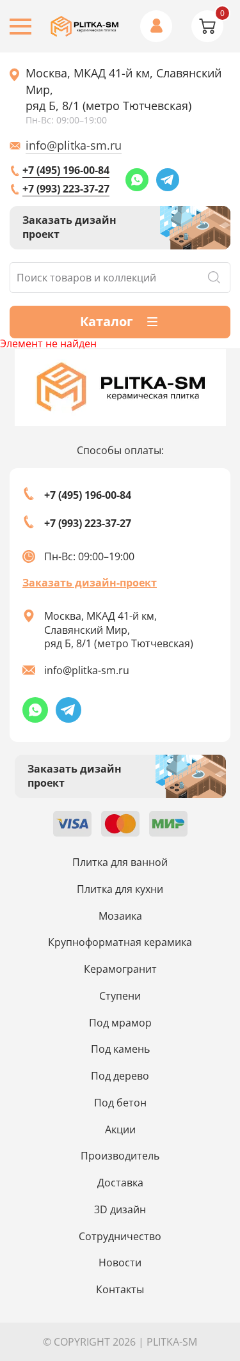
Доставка (120, 1183)
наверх (211, 1257)
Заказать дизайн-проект (89, 583)
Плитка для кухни (120, 889)
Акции (120, 1129)
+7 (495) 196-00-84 (65, 170)
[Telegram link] (167, 179)
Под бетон (120, 1103)
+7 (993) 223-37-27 (65, 189)
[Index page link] (85, 26)
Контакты (120, 1289)
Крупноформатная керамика (120, 942)
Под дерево (120, 1076)
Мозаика (120, 916)
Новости (120, 1262)
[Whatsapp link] (136, 179)
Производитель (120, 1156)
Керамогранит (120, 969)
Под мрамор (120, 1023)
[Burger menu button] (20, 27)
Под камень (120, 1049)
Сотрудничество (120, 1236)
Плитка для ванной (120, 862)
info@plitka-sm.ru (74, 145)
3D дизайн (120, 1209)
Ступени (120, 996)
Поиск (213, 277)
